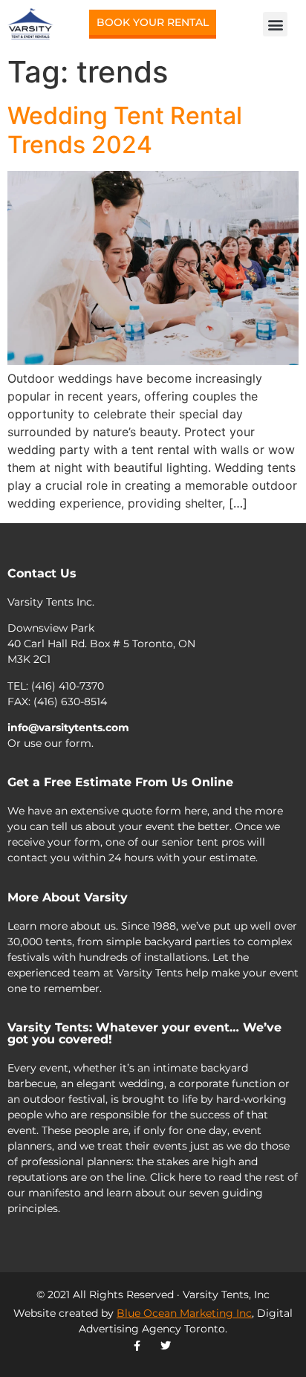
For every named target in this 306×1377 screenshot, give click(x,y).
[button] (275, 24)
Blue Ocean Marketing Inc (184, 1313)
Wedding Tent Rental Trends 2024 (124, 129)
